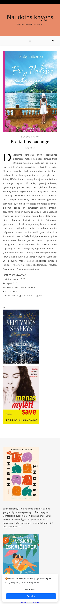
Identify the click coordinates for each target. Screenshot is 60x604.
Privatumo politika (30, 602)
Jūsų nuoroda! (10, 526)
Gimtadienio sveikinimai (15, 515)
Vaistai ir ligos (19, 519)
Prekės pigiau (41, 512)
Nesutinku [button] (30, 589)
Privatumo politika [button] (30, 582)
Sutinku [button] (31, 596)
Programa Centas (36, 519)
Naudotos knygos (30, 17)
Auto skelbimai (36, 515)
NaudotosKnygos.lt (33, 295)
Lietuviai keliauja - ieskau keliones (31, 522)
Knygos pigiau (30, 137)
